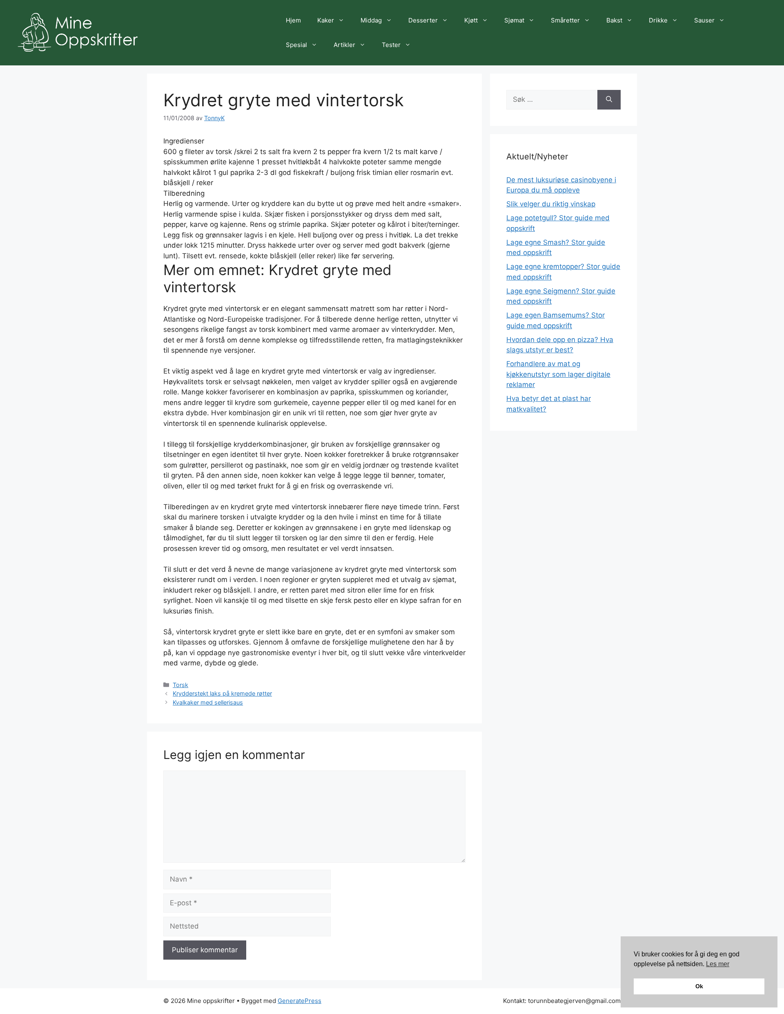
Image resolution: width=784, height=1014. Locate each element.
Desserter (423, 20)
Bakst (614, 20)
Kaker (325, 20)
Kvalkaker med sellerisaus (208, 702)
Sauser (704, 20)
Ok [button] (699, 986)
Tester (391, 45)
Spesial (296, 45)
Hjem (293, 20)
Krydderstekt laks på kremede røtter (222, 693)
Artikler (344, 45)
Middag (371, 20)
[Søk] (609, 100)
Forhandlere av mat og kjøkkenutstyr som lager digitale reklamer (558, 374)
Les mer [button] (717, 963)
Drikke (658, 20)
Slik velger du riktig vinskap (550, 204)
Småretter (565, 20)
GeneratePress (299, 1001)
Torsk (180, 684)
